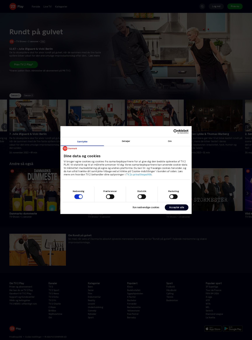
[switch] (110, 196)
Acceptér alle (176, 207)
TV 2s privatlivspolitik (139, 174)
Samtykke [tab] (82, 141)
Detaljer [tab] (126, 141)
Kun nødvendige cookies (146, 207)
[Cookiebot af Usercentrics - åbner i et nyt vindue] (175, 131)
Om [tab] (170, 141)
